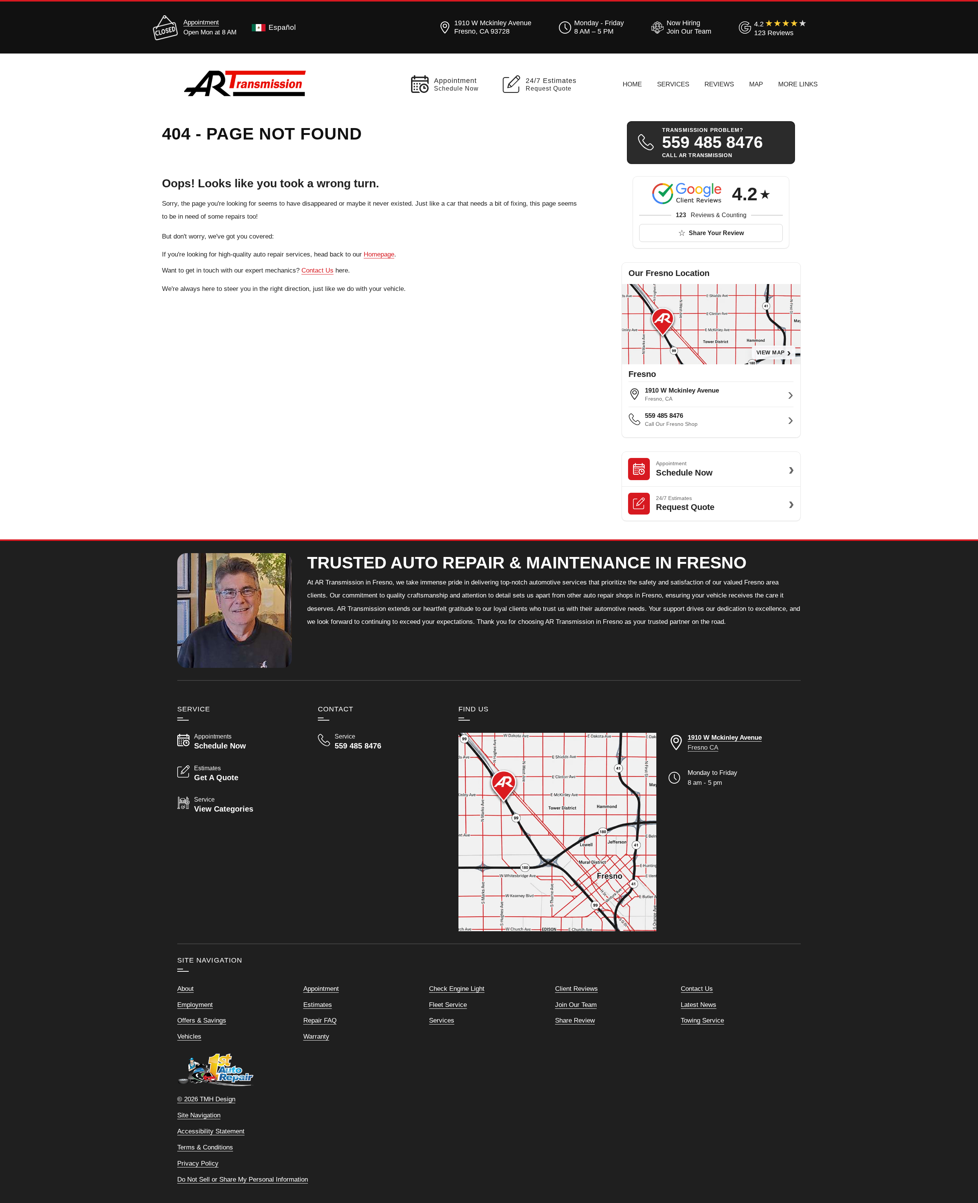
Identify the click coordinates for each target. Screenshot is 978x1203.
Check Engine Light (456, 988)
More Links (798, 84)
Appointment (201, 22)
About (185, 988)
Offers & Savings (201, 1020)
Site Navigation (198, 1115)
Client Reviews (576, 988)
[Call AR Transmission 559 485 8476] (379, 741)
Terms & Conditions (205, 1147)
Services (673, 84)
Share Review (575, 1020)
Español (282, 27)
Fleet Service (448, 1004)
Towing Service (702, 1020)
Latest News (698, 1004)
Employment (195, 1004)
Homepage (379, 254)
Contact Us (317, 270)
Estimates (317, 1004)
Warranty (316, 1036)
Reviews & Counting (711, 215)
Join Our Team (576, 1004)
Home (632, 84)
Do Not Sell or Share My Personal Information (242, 1179)
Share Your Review (716, 233)
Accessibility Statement (210, 1131)
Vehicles (189, 1036)
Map (756, 84)
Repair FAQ (320, 1020)
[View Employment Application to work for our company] (679, 27)
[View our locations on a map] (557, 832)
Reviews (719, 84)
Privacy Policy (198, 1163)
